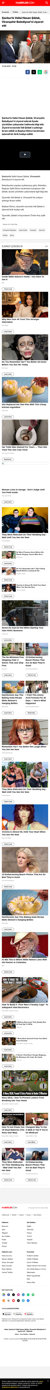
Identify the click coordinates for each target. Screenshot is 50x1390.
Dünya (4, 1246)
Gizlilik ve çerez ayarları (11, 1339)
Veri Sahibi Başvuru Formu (36, 1269)
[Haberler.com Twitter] (13, 1295)
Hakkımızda (5, 1215)
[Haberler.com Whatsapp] (28, 1295)
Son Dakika (6, 1236)
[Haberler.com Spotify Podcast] (33, 1295)
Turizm (29, 1236)
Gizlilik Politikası (32, 1259)
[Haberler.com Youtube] (13, 1301)
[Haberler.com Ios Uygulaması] (7, 1313)
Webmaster (31, 1272)
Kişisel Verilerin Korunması (36, 1266)
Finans (29, 1233)
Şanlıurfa (42, 230)
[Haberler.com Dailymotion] (28, 1301)
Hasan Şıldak (23, 230)
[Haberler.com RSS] (4, 1301)
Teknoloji (30, 1229)
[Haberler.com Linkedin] (23, 1295)
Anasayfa (5, 12)
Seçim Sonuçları (8, 1262)
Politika (15, 12)
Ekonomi (5, 1226)
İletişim (21, 1215)
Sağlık (29, 1226)
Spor (3, 1229)
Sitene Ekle (31, 1282)
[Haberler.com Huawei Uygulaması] (29, 1313)
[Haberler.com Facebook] (8, 1295)
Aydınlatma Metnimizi (10, 1387)
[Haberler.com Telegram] (23, 1301)
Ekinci (12, 235)
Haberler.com (7, 1252)
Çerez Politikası (32, 1262)
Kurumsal (30, 1252)
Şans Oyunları (7, 1266)
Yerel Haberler (32, 1243)
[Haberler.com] (9, 1208)
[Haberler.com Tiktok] (18, 1301)
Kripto (4, 1239)
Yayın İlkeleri (37, 1215)
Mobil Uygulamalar (33, 1276)
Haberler (5, 1222)
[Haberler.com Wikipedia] (8, 1301)
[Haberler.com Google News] (4, 1295)
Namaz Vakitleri (7, 1259)
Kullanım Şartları (32, 1256)
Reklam (14, 1215)
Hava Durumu (7, 1256)
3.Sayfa (4, 1243)
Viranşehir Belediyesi (9, 230)
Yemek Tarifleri (7, 1272)
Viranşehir (33, 230)
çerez (41, 1381)
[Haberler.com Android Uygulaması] (18, 1313)
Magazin (5, 1233)
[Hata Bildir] (23, 1339)
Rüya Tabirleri (7, 1269)
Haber (17, 1334)
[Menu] (3, 2)
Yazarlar (30, 1239)
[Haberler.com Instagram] (18, 1295)
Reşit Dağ (14, 224)
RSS (28, 1279)
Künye (29, 1215)
